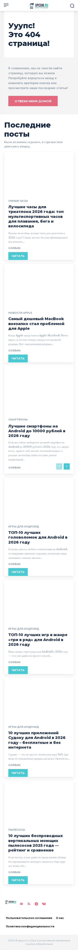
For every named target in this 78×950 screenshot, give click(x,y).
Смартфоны (18, 419)
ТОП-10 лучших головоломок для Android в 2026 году (37, 537)
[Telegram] (36, 903)
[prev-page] (59, 466)
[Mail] (21, 903)
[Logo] (39, 5)
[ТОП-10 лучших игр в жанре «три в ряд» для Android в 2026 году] (39, 600)
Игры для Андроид (23, 526)
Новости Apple (20, 313)
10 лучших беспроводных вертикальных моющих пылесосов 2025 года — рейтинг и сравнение (35, 843)
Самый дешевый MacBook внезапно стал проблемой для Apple (36, 324)
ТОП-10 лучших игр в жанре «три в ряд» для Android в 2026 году (37, 640)
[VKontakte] (44, 903)
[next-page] (67, 466)
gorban (14, 248)
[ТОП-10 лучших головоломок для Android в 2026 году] (39, 498)
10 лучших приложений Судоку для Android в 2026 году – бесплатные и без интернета (37, 740)
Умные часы (18, 201)
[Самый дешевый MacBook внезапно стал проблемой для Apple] (39, 284)
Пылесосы (16, 830)
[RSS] (29, 903)
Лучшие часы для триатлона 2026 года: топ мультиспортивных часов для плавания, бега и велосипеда (36, 217)
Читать (18, 256)
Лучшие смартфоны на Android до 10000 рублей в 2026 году (36, 431)
